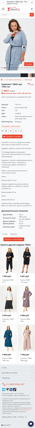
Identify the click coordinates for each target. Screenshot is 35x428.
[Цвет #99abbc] (10, 75)
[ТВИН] (30, 84)
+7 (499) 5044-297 (15, 384)
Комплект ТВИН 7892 (8, 320)
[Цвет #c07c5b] (31, 75)
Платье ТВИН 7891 (25, 320)
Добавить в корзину (13, 136)
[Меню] (3, 9)
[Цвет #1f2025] (24, 75)
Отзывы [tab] (5, 234)
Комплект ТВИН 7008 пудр (26, 359)
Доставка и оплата (9, 373)
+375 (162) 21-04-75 (25, 410)
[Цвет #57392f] (33, 75)
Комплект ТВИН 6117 (8, 281)
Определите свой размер (10, 126)
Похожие (29, 64)
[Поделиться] (32, 2)
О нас (4, 367)
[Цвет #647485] (34, 75)
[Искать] (32, 15)
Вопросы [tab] (14, 234)
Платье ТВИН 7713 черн (25, 281)
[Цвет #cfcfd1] (29, 75)
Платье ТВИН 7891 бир (7, 359)
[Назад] (3, 2)
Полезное (6, 378)
